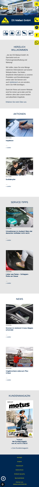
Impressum (19, 466)
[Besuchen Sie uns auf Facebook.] (36, 35)
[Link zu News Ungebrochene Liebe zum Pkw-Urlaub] (19, 357)
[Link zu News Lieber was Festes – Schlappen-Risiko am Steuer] (19, 260)
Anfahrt (19, 461)
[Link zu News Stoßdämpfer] (19, 166)
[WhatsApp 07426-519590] (36, 42)
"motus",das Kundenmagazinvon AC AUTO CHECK (19, 441)
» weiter (8, 147)
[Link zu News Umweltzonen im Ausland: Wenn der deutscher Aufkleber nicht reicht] (19, 217)
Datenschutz (19, 470)
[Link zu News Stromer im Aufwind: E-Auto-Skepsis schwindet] (19, 314)
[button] (2, 7)
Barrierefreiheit (19, 478)
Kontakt (19, 457)
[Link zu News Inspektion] (19, 128)
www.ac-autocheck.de (20, 484)
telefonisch (14, 82)
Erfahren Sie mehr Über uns (16, 102)
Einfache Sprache (19, 474)
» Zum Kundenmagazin (19, 448)
